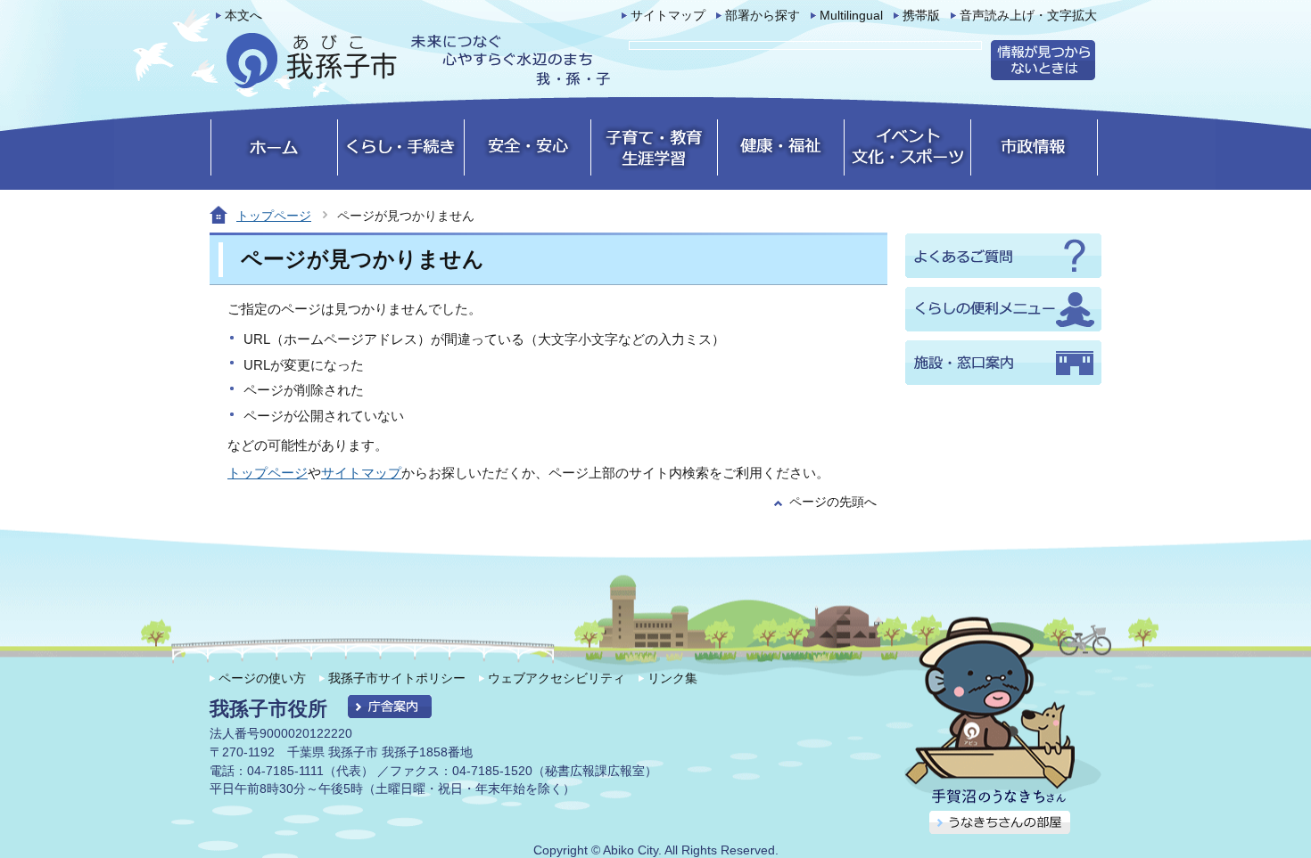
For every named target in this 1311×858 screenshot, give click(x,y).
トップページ (273, 215)
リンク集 (672, 678)
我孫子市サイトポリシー (397, 678)
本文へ (243, 15)
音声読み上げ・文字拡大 (1028, 15)
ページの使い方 (262, 678)
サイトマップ (668, 15)
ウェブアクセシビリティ (556, 678)
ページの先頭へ (833, 502)
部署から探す (762, 15)
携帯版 (921, 15)
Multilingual (851, 15)
